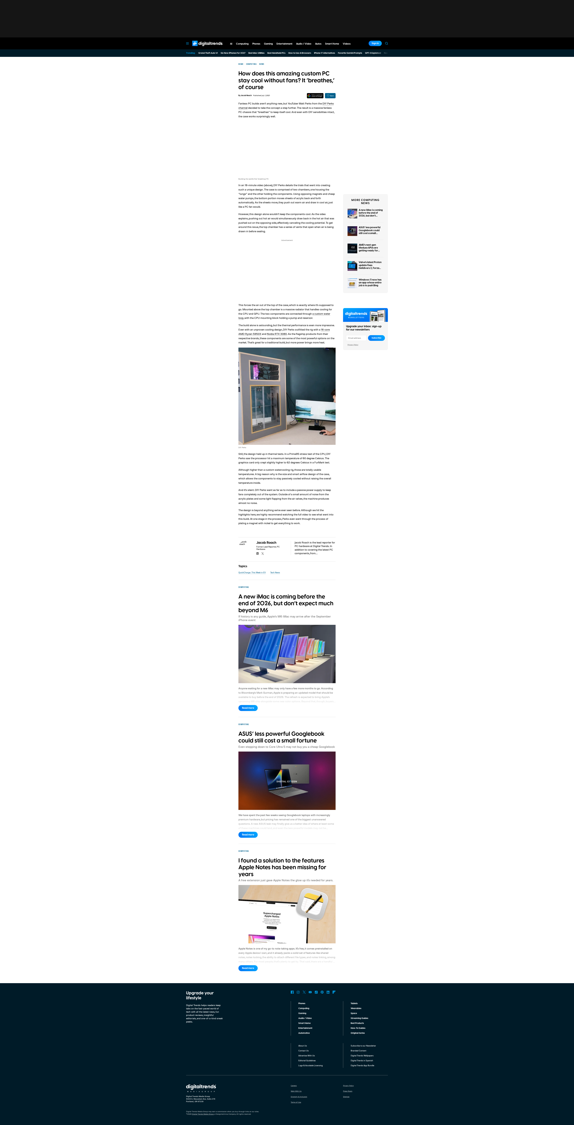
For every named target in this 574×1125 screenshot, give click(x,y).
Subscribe (376, 337)
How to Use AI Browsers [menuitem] (299, 53)
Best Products (357, 1023)
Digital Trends (202, 47)
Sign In (375, 43)
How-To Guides (358, 1028)
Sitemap (346, 1097)
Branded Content (358, 1050)
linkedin (257, 553)
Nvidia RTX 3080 (277, 333)
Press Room (347, 1091)
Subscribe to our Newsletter (363, 1045)
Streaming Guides (359, 1018)
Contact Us (303, 1050)
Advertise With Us (306, 1055)
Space (354, 1013)
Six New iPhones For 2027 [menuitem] (233, 53)
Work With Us (296, 1091)
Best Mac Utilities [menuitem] (256, 53)
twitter (262, 553)
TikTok (316, 992)
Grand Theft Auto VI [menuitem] (208, 53)
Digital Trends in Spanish (362, 1060)
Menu (187, 43)
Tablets (354, 1003)
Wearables (356, 1008)
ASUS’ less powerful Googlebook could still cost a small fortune (369, 232)
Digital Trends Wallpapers (362, 1055)
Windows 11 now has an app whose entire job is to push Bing (370, 282)
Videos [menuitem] (347, 43)
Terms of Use (296, 1102)
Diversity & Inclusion (299, 1097)
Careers (294, 1085)
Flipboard (334, 992)
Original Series (358, 1033)
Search (386, 43)
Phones (301, 1003)
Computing (303, 1008)
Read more (248, 708)
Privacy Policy (353, 345)
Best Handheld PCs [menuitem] (276, 53)
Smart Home (304, 1023)
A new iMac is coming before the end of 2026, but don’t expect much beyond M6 (371, 215)
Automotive (304, 1033)
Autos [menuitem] (318, 43)
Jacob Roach (246, 95)
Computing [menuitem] (242, 43)
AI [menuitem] (231, 43)
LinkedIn (328, 992)
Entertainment (305, 1028)
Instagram (298, 992)
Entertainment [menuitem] (284, 43)
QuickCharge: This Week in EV (252, 572)
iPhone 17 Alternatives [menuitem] (324, 53)
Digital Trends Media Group (203, 1114)
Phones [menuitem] (256, 43)
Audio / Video (305, 1018)
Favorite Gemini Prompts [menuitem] (350, 53)
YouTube (310, 992)
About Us (302, 1045)
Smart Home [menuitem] (332, 43)
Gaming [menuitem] (268, 43)
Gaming (302, 1013)
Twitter (304, 992)
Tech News (275, 572)
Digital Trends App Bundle (362, 1065)
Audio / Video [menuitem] (303, 43)
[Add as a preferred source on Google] (315, 95)
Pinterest (322, 992)
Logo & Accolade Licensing (310, 1065)
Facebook (292, 992)
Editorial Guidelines (307, 1060)
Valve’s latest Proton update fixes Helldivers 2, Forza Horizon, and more (370, 267)
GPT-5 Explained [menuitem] (373, 53)
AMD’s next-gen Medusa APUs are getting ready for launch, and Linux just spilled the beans (370, 250)
